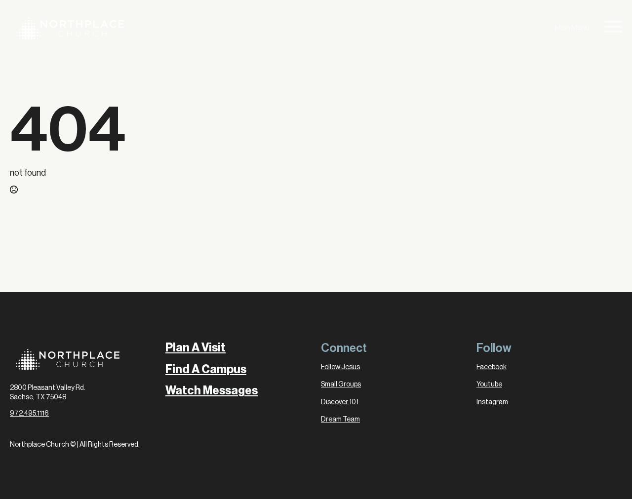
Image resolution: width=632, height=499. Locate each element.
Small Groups (341, 384)
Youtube (489, 384)
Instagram (492, 402)
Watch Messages (211, 390)
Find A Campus (205, 369)
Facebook (491, 367)
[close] (613, 28)
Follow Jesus (340, 367)
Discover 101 (339, 402)
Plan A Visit (195, 347)
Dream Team (340, 419)
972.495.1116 (29, 413)
